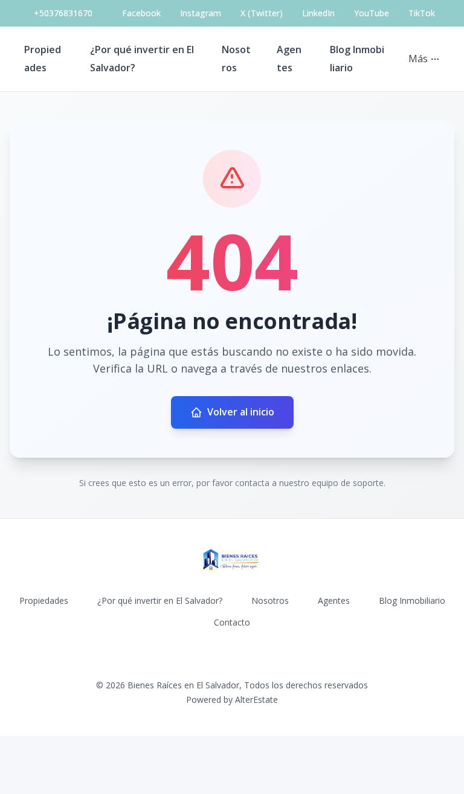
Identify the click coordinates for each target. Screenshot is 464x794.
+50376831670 (63, 13)
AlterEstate (256, 699)
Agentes (334, 600)
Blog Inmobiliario (412, 600)
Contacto (232, 622)
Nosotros (270, 600)
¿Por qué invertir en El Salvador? (159, 600)
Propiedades (43, 600)
